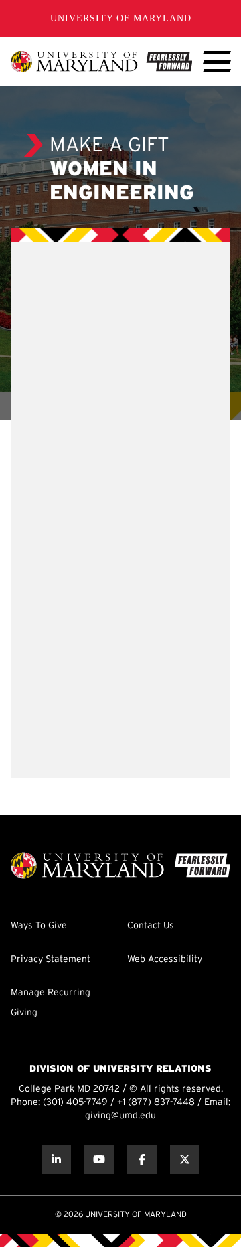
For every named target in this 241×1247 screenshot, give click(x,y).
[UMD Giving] (101, 61)
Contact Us (150, 926)
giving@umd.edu (120, 1116)
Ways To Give (39, 926)
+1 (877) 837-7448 (156, 1102)
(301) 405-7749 (75, 1102)
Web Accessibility (164, 959)
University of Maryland (120, 18)
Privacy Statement (50, 959)
